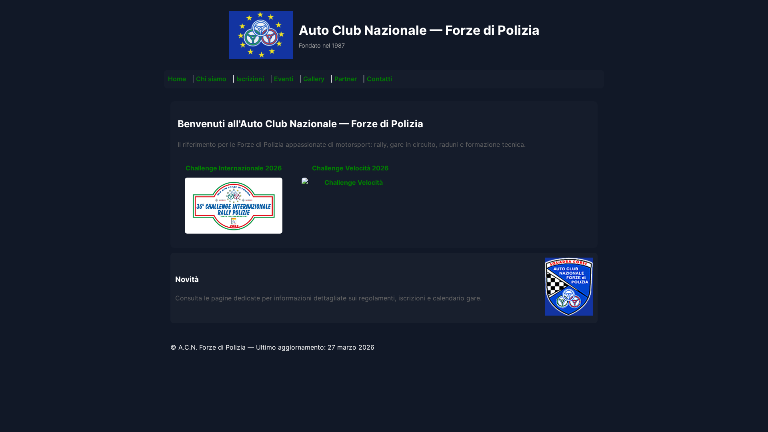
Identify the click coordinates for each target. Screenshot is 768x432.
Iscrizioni (250, 79)
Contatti (379, 79)
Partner (345, 79)
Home (177, 79)
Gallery (313, 79)
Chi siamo (211, 79)
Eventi (283, 79)
